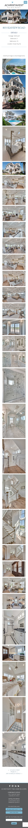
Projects (13, 772)
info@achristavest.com (14, 809)
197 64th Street (15, 770)
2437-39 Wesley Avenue (13, 773)
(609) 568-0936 (14, 812)
